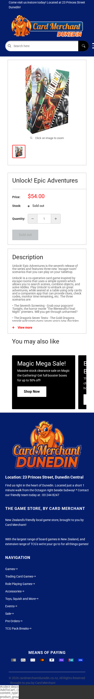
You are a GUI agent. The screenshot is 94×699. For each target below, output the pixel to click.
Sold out (25, 235)
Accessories (13, 591)
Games (10, 569)
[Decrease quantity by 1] (32, 218)
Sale (8, 613)
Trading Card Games (19, 576)
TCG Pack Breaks (17, 628)
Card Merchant (45, 683)
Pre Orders (12, 621)
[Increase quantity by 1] (55, 218)
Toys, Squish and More (20, 598)
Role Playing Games (18, 584)
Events (9, 606)
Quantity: (18, 218)
